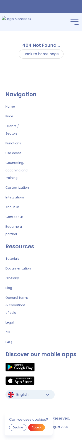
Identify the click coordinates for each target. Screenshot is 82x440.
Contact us (14, 217)
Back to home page (41, 54)
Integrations (15, 197)
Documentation (18, 268)
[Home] (23, 21)
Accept (36, 427)
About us (12, 207)
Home (10, 106)
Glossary (12, 278)
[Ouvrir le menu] (74, 21)
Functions (13, 143)
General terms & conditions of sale (16, 305)
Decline (18, 427)
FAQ (8, 342)
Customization (17, 187)
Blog (8, 288)
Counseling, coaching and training (16, 170)
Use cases (13, 153)
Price (9, 116)
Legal (9, 322)
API (7, 332)
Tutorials (12, 258)
